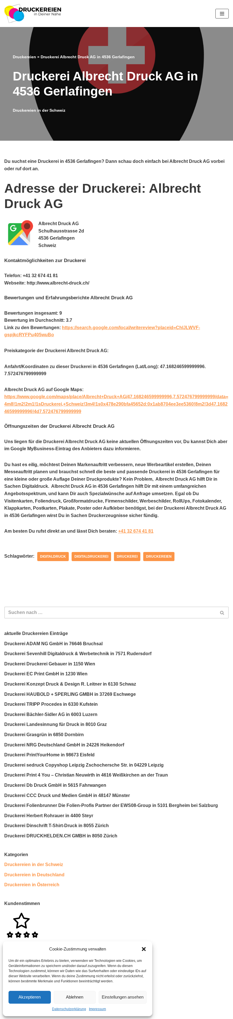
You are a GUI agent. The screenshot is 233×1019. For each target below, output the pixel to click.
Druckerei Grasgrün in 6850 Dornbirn (44, 734)
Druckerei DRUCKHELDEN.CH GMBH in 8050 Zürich (60, 835)
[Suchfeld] (222, 613)
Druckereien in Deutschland (34, 874)
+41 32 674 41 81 (135, 531)
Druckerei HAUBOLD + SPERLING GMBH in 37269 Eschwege (70, 694)
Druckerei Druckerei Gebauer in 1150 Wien (49, 663)
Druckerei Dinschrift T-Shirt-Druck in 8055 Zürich (56, 825)
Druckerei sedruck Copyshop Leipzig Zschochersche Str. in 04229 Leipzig (84, 765)
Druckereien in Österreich (31, 884)
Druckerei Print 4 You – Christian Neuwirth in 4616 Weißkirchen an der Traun (86, 775)
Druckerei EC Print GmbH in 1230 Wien (46, 673)
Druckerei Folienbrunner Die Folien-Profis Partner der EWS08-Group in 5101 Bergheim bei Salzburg (111, 805)
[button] (144, 949)
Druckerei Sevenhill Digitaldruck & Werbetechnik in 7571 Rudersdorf (77, 653)
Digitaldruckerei (91, 557)
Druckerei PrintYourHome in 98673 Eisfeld (49, 754)
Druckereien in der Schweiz (39, 110)
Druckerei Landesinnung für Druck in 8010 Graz (55, 724)
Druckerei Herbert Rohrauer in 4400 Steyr (48, 815)
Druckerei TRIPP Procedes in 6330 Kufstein (51, 704)
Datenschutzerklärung (69, 1009)
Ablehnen (74, 997)
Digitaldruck (53, 557)
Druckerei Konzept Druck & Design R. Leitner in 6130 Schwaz (70, 684)
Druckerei (127, 557)
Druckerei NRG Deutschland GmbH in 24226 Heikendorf (64, 744)
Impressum (97, 1009)
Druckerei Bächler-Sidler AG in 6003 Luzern (50, 714)
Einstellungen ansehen (122, 997)
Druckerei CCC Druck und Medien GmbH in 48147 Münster (67, 795)
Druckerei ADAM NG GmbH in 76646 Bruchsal (53, 643)
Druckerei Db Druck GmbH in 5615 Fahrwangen (55, 785)
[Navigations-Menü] (222, 13)
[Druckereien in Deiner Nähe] (32, 13)
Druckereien (24, 57)
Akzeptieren (29, 997)
